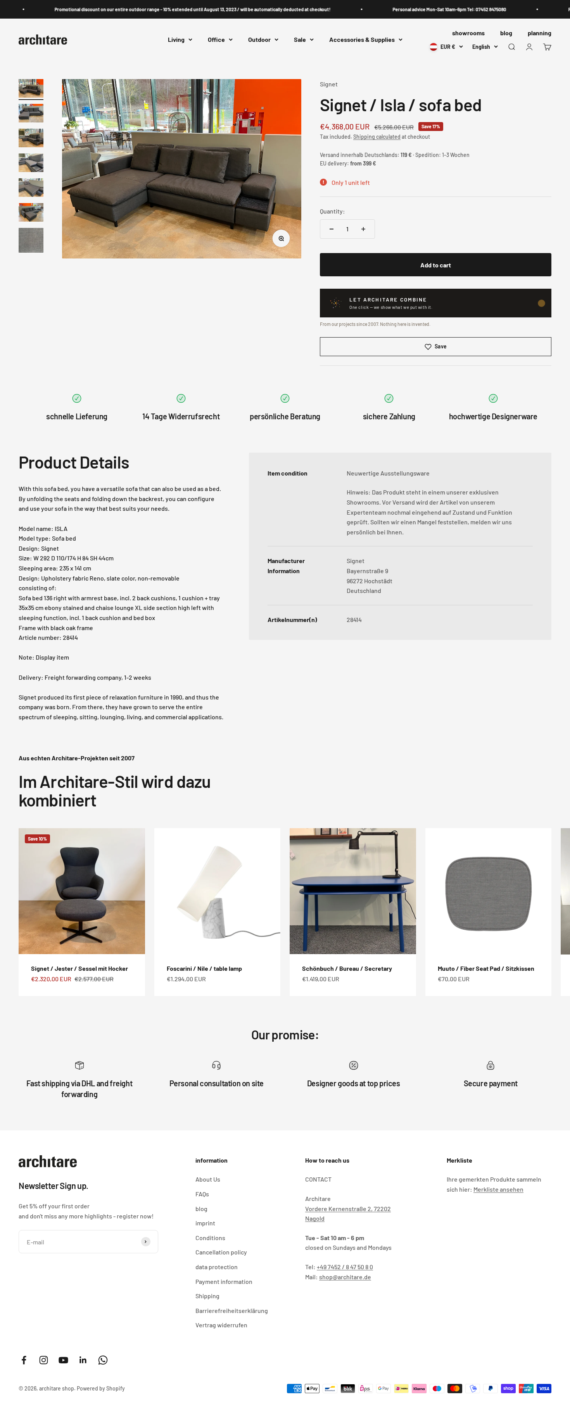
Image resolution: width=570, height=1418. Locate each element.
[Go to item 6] (31, 213)
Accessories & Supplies (362, 39)
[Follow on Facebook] (24, 1360)
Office (216, 39)
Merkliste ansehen (498, 1189)
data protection (216, 1266)
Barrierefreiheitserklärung (231, 1310)
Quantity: (332, 211)
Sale (300, 39)
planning (539, 32)
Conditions (210, 1237)
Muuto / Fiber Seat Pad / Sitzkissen (486, 968)
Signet (329, 84)
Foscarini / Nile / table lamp (204, 968)
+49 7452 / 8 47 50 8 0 (345, 1266)
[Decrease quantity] (331, 229)
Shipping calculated (377, 136)
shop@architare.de (345, 1276)
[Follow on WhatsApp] (103, 1360)
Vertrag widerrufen (221, 1324)
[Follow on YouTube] (63, 1360)
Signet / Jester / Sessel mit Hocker (79, 968)
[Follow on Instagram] (43, 1360)
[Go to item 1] (31, 89)
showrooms (468, 32)
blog (506, 32)
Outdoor (259, 39)
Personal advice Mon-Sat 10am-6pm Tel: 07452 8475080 (425, 9)
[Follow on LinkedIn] (83, 1360)
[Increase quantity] (363, 229)
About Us (207, 1179)
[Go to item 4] (31, 163)
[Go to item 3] (31, 139)
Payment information (223, 1281)
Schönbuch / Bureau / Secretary (347, 968)
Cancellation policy (221, 1252)
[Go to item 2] (31, 114)
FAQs (202, 1193)
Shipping (207, 1295)
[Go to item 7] (31, 241)
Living (176, 39)
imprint (205, 1223)
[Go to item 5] (31, 188)
